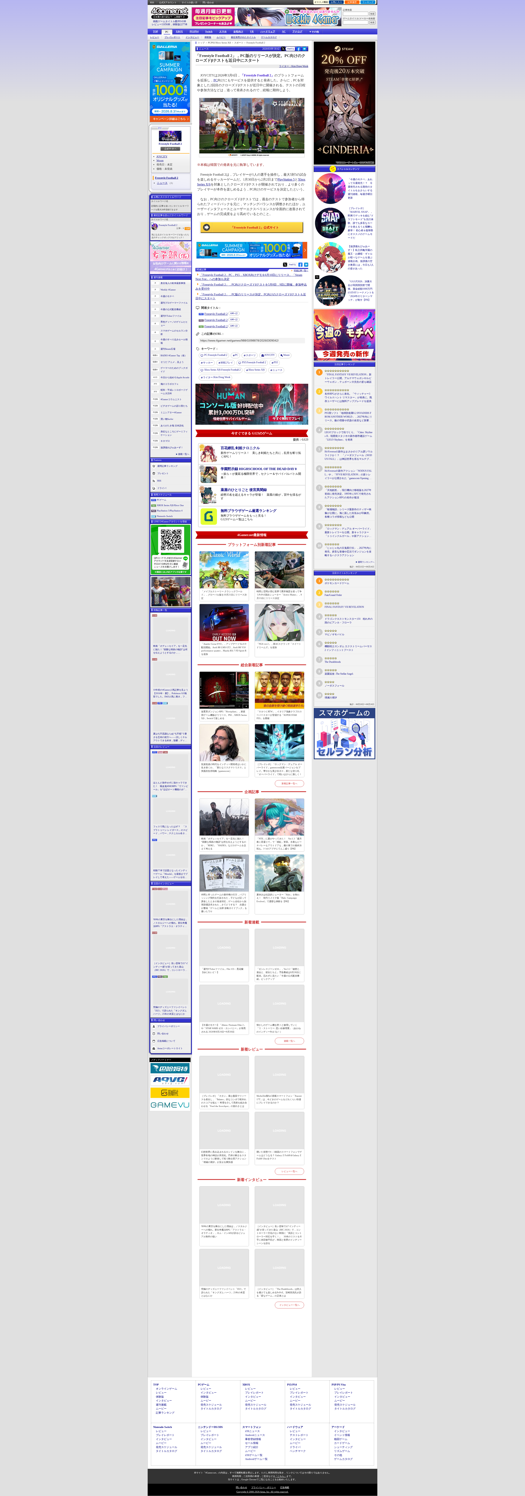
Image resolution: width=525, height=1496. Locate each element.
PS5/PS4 (194, 31)
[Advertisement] (252, 1347)
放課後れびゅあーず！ (172, 447)
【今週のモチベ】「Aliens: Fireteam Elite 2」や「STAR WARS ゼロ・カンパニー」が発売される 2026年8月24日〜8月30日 (223, 1028)
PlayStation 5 (286, 179)
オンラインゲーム (166, 1388)
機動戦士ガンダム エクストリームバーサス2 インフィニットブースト (348, 648)
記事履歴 (352, 2)
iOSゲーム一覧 (253, 1455)
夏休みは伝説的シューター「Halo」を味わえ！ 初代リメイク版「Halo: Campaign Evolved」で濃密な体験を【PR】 (278, 898)
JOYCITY (161, 156)
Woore (160, 160)
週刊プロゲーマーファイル (174, 303)
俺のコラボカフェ (170, 384)
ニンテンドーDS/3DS (210, 1427)
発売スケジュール (211, 1404)
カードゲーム (342, 1443)
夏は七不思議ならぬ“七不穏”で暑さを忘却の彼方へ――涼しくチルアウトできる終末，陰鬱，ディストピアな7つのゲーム (170, 737)
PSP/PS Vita (339, 1384)
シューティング (343, 1447)
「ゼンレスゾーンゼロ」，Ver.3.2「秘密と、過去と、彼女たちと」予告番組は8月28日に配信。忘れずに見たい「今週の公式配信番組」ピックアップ (279, 974)
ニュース (162, 182)
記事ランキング (165, 1412)
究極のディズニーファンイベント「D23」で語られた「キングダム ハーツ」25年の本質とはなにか (170, 1010)
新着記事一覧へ (289, 783)
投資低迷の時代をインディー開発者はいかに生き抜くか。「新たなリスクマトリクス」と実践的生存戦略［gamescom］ (223, 767)
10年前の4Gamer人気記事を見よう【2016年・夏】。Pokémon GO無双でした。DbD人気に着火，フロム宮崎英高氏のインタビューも (170, 693)
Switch (208, 31)
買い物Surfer (167, 419)
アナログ (297, 31)
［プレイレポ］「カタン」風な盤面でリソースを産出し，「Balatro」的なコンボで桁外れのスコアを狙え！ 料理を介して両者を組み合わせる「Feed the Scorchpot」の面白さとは (224, 1101)
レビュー (154, 37)
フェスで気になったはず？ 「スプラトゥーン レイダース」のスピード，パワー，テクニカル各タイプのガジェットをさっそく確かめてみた (170, 830)
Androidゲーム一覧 (256, 1459)
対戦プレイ (227, 362)
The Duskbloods (333, 661)
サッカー (208, 362)
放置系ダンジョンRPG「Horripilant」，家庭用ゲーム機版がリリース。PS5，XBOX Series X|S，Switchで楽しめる (224, 715)
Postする (290, 49)
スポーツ (251, 355)
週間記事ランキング (167, 466)
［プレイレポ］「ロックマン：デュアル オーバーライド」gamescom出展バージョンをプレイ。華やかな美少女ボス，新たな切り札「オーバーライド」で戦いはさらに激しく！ (279, 769)
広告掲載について (166, 1040)
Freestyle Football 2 (170, 143)
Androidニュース (255, 1435)
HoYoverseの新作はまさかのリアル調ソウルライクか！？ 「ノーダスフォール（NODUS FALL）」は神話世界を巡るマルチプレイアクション (349, 455)
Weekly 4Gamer (168, 289)
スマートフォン (251, 1427)
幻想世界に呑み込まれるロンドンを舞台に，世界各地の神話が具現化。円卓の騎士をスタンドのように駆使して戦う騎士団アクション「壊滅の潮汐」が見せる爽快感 (223, 1157)
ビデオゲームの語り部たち (174, 406)
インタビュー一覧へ (289, 1305)
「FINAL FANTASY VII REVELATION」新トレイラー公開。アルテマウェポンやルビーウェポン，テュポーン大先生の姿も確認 (348, 378)
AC (284, 31)
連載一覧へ (183, 454)
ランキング (368, 2)
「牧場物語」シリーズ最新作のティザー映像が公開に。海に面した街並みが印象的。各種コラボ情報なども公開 (348, 513)
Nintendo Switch (165, 516)
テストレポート (299, 1435)
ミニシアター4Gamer (171, 412)
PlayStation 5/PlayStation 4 (170, 510)
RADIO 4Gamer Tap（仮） (174, 355)
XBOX (179, 31)
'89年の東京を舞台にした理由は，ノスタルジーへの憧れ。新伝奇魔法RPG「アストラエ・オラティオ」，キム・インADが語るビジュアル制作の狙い (170, 923)
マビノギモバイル (334, 634)
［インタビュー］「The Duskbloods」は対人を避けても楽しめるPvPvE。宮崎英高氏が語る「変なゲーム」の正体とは (279, 1292)
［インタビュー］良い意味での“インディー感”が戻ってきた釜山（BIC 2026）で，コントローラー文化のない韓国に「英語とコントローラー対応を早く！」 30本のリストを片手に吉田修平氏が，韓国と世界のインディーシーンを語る (170, 967)
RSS (152, 2)
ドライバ (161, 488)
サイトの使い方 (189, 2)
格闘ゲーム (340, 1439)
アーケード (338, 1427)
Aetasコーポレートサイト (170, 1048)
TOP (155, 31)
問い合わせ (208, 2)
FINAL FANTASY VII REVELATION (344, 607)
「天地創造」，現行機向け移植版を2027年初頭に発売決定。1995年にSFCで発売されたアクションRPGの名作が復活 (348, 494)
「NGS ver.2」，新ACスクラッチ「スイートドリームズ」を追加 (279, 646)
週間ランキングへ (366, 562)
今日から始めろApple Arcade (175, 377)
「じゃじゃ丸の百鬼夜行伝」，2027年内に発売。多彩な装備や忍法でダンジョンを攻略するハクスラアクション (348, 551)
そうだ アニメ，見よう (172, 362)
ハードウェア (267, 31)
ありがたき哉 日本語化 (172, 425)
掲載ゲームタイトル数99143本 (169, 21)
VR (252, 31)
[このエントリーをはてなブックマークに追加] (304, 50)
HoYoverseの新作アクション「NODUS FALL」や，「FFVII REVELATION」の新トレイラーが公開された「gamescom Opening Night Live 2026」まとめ (348, 474)
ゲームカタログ (269, 37)
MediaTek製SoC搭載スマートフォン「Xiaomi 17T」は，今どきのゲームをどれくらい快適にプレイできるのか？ (279, 1099)
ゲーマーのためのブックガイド (174, 370)
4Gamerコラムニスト (171, 399)
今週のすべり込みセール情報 (174, 341)
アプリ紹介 (251, 1447)
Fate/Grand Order (333, 595)
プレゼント (163, 473)
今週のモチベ (167, 296)
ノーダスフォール (334, 685)
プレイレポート (172, 37)
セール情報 (251, 1443)
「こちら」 (280, 1476)
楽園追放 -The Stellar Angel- (339, 673)
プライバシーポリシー (168, 1026)
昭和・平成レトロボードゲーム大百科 (174, 392)
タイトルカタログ (211, 1408)
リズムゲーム (342, 1451)
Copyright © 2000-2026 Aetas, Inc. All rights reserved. (262, 1491)
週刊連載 (161, 1404)
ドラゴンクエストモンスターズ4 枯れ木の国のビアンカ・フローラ (349, 620)
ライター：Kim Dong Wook (293, 66)
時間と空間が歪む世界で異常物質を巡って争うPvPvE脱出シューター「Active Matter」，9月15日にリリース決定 (279, 594)
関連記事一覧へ (301, 271)
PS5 (276, 362)
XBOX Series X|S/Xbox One (170, 505)
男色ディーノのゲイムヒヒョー (174, 324)
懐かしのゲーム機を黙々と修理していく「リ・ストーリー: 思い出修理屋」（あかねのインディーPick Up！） (279, 1028)
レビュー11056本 (161, 24)
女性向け (238, 31)
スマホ (223, 31)
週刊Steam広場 (168, 349)
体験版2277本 (180, 24)
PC (167, 32)
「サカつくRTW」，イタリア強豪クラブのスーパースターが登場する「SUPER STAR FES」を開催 (279, 715)
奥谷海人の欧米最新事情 (173, 283)
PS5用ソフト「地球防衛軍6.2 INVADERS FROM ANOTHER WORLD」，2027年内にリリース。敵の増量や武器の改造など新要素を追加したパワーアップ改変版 (348, 417)
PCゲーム (161, 500)
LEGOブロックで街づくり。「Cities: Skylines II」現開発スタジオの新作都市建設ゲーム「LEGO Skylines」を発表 (348, 436)
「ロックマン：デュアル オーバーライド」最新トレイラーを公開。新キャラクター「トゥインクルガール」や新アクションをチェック (348, 532)
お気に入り (336, 2)
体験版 (207, 37)
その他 (338, 1455)
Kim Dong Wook (216, 377)
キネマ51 (165, 441)
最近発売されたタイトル (243, 37)
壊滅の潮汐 (331, 697)
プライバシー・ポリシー (263, 1487)
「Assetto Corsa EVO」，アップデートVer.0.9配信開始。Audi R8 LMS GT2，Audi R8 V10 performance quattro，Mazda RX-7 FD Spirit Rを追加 (223, 649)
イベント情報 (342, 1435)
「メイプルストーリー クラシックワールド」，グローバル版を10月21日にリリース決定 (224, 594)
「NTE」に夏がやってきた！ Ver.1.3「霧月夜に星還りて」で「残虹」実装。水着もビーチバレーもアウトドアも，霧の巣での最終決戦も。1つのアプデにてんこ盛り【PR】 (279, 843)
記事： (180, 228)
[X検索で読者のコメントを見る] (283, 49)
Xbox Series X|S (256, 369)
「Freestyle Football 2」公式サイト (255, 227)
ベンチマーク (298, 1451)
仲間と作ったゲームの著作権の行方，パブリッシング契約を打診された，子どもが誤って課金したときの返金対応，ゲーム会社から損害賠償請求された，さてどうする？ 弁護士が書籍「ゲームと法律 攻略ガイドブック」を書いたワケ (224, 903)
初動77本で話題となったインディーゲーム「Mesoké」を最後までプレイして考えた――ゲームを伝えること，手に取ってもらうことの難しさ (170, 874)
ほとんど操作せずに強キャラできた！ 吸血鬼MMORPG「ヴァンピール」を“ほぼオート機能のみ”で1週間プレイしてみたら (170, 786)
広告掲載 (284, 1487)
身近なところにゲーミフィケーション (174, 433)
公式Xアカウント (168, 2)
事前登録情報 (253, 1439)
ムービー (221, 37)
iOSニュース (252, 1431)
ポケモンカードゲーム (337, 583)
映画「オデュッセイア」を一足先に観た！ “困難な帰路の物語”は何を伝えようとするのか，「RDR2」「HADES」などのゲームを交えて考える (170, 650)
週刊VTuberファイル (171, 316)
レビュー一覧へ (289, 1171)
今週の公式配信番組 (171, 309)
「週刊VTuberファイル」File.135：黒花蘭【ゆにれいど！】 (222, 971)
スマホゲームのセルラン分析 (174, 332)
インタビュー (192, 37)
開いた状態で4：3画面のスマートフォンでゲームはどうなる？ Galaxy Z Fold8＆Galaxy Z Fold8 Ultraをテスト (279, 1155)
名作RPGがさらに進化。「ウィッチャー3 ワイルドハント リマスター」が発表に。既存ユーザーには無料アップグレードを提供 (348, 397)
